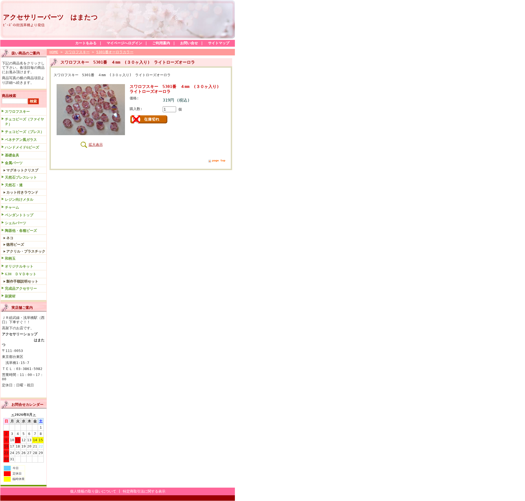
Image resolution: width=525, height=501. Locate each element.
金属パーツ (14, 163)
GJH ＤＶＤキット (20, 274)
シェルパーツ (15, 223)
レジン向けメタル (19, 199)
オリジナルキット (19, 266)
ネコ (9, 238)
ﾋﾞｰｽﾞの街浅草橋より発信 (24, 25)
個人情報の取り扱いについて (93, 491)
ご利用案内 (161, 43)
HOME (53, 52)
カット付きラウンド (22, 192)
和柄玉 (10, 258)
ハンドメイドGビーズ (22, 147)
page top (218, 160)
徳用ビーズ (15, 244)
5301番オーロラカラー (114, 52)
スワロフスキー (17, 111)
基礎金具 (12, 155)
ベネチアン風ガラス (21, 140)
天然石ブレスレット (21, 177)
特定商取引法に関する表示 (144, 491)
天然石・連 (14, 185)
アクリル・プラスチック (25, 251)
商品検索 (9, 96)
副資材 (10, 296)
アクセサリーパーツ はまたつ (50, 17)
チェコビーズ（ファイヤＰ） (24, 121)
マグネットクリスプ (22, 170)
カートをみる (86, 43)
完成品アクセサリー (21, 288)
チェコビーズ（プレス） (24, 132)
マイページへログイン (124, 43)
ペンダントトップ (19, 215)
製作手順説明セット (22, 281)
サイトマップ (218, 43)
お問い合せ (189, 43)
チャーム (12, 207)
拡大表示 (96, 145)
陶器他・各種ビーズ (21, 231)
